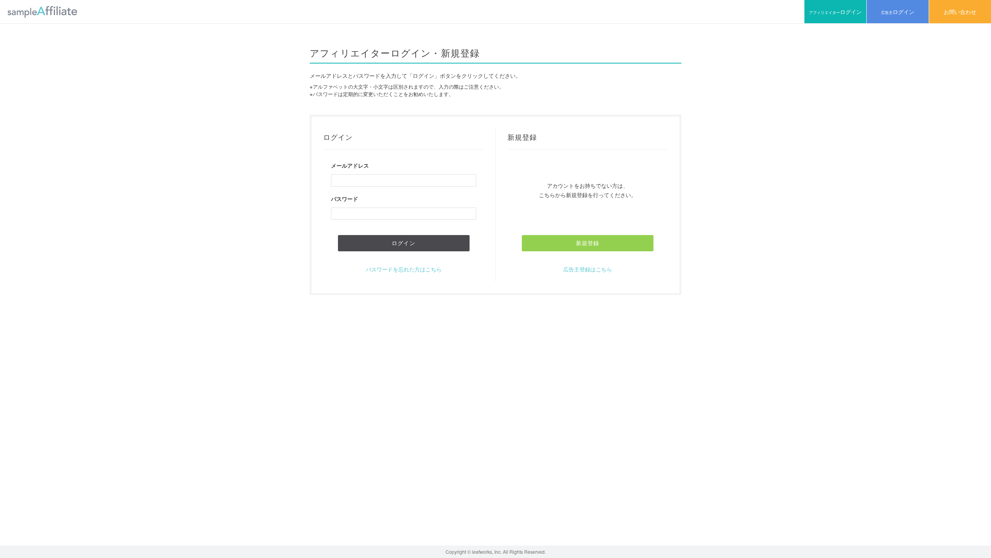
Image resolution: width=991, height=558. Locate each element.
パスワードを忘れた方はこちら (404, 269)
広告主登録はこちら (587, 269)
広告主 (897, 11)
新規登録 (587, 243)
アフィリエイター (835, 11)
